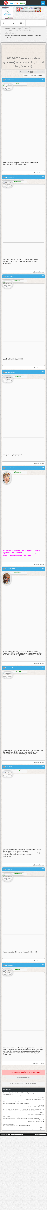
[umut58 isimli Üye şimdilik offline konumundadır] (7, 774)
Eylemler (22, 23)
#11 (43, 79)
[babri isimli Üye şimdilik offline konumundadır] (7, 87)
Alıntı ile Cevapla (38, 173)
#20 (43, 964)
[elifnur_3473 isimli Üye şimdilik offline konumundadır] (7, 284)
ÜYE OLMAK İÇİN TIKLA (23, 1077)
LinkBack (26, 75)
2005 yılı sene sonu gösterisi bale (12, 1102)
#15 (43, 467)
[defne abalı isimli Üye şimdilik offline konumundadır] (7, 184)
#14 (43, 371)
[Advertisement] (28, 16)
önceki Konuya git (17, 1083)
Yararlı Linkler (15, 23)
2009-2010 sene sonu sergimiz (12, 1117)
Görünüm (39, 75)
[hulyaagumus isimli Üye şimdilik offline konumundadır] (7, 877)
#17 (43, 667)
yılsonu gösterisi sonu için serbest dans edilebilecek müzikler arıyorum (23, 1109)
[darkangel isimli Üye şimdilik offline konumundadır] (7, 379)
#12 (43, 177)
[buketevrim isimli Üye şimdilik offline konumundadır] (6, 577)
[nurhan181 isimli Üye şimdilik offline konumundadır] (7, 675)
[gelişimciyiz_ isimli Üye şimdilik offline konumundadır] (6, 477)
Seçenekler (32, 75)
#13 (43, 276)
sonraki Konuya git (30, 1083)
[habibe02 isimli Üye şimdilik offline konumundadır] (7, 972)
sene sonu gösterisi (8, 1124)
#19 (43, 869)
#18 (43, 766)
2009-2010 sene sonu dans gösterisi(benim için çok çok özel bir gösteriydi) (23, 62)
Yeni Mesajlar (8, 23)
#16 (43, 568)
